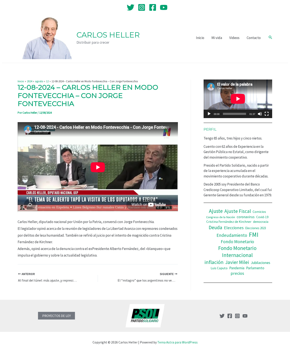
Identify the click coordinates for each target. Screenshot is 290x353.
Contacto (254, 37)
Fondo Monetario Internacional (237, 251)
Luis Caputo (219, 268)
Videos (234, 37)
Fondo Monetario (237, 241)
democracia (260, 222)
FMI (253, 235)
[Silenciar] (260, 114)
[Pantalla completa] (267, 114)
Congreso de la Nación (220, 217)
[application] (238, 99)
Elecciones (234, 227)
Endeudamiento (232, 235)
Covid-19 (262, 217)
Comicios (259, 211)
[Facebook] (152, 7)
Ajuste (216, 211)
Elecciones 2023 (255, 228)
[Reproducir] (209, 114)
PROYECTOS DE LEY (56, 316)
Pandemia (236, 268)
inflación (214, 262)
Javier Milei (237, 262)
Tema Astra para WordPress (177, 342)
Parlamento (255, 268)
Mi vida (216, 37)
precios (237, 273)
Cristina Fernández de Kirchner (228, 221)
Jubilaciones (260, 262)
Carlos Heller (108, 34)
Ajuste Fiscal (237, 211)
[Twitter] (130, 7)
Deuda (215, 227)
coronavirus (246, 217)
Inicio (200, 37)
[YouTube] (163, 7)
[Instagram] (141, 7)
